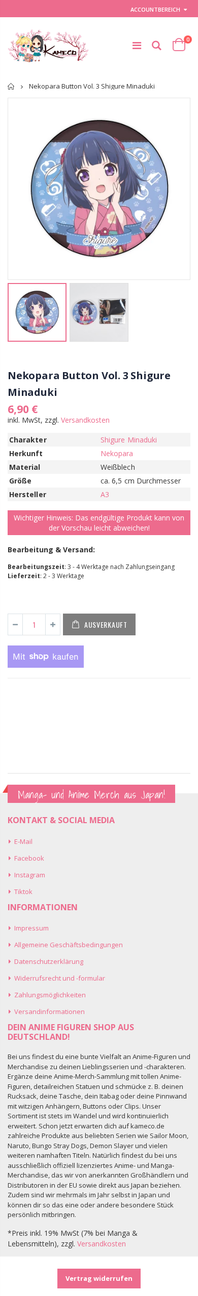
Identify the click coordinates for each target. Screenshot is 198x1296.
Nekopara (117, 453)
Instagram (29, 874)
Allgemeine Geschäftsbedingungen (68, 944)
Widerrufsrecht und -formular (59, 978)
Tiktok (23, 891)
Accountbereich (155, 9)
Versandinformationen (49, 1011)
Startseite (11, 86)
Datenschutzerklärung (48, 961)
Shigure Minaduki (129, 439)
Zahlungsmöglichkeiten (50, 994)
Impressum (31, 928)
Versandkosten (85, 420)
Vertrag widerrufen (99, 1278)
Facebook (29, 858)
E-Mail (23, 841)
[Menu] (137, 45)
